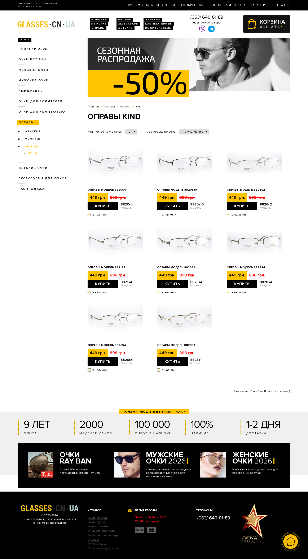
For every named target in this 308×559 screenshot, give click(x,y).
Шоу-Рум (132, 5)
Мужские (99, 23)
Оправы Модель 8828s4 (246, 267)
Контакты (281, 5)
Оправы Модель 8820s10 (177, 189)
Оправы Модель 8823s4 (176, 267)
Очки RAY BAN (32, 59)
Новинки (99, 19)
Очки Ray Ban (97, 522)
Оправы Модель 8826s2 (246, 189)
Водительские (158, 28)
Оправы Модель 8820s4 (107, 189)
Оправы (98, 28)
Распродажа (31, 189)
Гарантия (259, 5)
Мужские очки (33, 80)
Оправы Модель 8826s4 (107, 345)
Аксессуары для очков (42, 178)
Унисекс (33, 146)
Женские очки (33, 70)
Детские (125, 28)
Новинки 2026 (98, 517)
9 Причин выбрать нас (185, 5)
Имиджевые (30, 91)
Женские (152, 19)
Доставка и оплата (228, 5)
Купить (103, 206)
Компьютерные (158, 23)
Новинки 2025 (32, 49)
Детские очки (33, 168)
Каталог (152, 5)
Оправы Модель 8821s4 (107, 267)
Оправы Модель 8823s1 (176, 345)
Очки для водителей (40, 101)
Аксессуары (128, 23)
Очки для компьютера (42, 112)
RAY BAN (125, 19)
